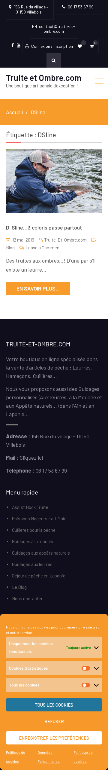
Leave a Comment (43, 247)
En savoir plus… (38, 288)
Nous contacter (27, 598)
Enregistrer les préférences (54, 738)
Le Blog (19, 587)
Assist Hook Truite (30, 507)
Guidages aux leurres (32, 564)
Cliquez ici (31, 457)
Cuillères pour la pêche (34, 530)
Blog (10, 247)
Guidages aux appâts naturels (41, 552)
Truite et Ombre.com (43, 77)
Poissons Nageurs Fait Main (39, 518)
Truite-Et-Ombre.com (65, 239)
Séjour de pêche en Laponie (38, 575)
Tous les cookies (54, 705)
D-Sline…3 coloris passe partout (44, 227)
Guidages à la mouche (33, 541)
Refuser (54, 721)
